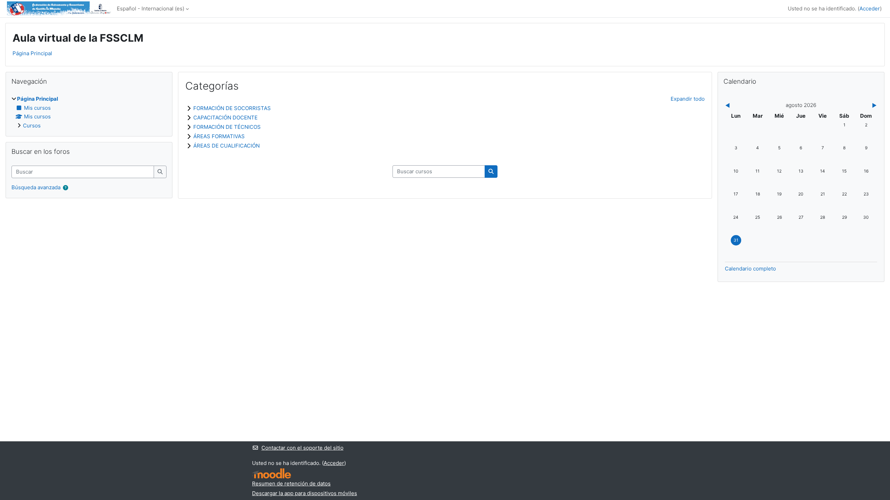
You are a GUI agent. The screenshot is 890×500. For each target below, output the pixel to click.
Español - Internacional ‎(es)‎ (150, 8)
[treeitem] (89, 112)
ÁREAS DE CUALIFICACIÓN (226, 145)
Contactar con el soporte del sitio (302, 447)
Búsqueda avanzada (35, 187)
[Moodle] (271, 473)
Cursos (32, 125)
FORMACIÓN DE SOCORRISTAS (232, 108)
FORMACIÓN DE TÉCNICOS (227, 127)
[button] (65, 188)
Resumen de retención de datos (291, 483)
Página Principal (32, 53)
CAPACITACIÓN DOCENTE (225, 117)
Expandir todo (688, 98)
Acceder (869, 8)
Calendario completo (750, 268)
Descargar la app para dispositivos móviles (304, 493)
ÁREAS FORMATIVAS (219, 136)
